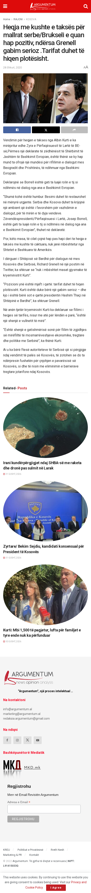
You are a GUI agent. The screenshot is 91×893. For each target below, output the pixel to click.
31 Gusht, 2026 (13, 474)
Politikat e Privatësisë (30, 849)
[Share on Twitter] (46, 129)
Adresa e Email (18, 802)
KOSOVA (31, 19)
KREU (6, 849)
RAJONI (18, 19)
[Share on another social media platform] (74, 129)
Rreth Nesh (57, 849)
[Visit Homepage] (43, 6)
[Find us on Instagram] (17, 740)
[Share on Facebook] (17, 129)
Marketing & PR (12, 854)
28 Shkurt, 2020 (12, 67)
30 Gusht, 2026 (13, 641)
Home (6, 19)
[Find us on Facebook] (7, 740)
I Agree (56, 887)
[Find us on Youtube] (38, 740)
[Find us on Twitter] (27, 740)
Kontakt (34, 854)
